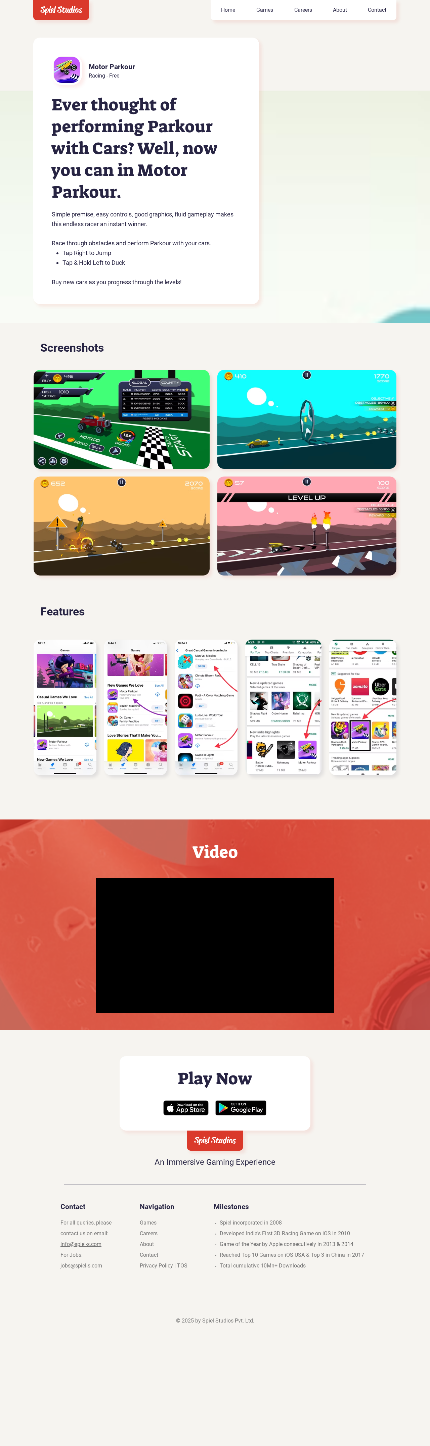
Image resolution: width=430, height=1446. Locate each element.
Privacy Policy (156, 1265)
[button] (265, 10)
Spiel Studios (61, 9)
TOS (182, 1265)
